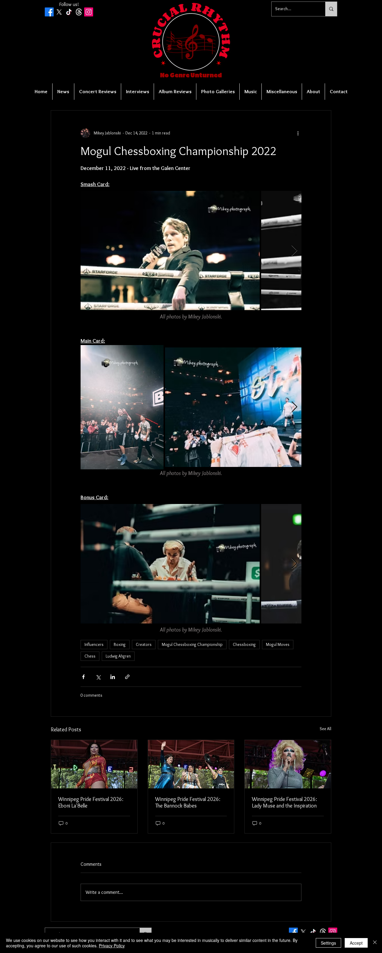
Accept (356, 943)
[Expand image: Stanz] (254, 407)
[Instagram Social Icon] (88, 11)
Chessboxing (244, 644)
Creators (144, 644)
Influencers (94, 644)
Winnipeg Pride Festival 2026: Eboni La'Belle (90, 802)
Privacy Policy (112, 946)
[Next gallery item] (294, 250)
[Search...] (331, 9)
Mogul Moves (277, 644)
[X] (59, 11)
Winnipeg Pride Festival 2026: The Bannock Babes (187, 802)
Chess (90, 656)
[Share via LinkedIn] (112, 677)
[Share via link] (127, 677)
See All (325, 728)
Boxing (120, 644)
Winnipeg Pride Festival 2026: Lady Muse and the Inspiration (284, 802)
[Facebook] (49, 11)
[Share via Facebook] (83, 677)
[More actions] (297, 133)
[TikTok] (68, 11)
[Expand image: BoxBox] (122, 407)
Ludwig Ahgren (118, 656)
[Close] (374, 942)
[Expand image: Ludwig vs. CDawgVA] (170, 564)
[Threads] (78, 11)
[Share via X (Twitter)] (98, 677)
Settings (328, 943)
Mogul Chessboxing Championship (192, 644)
